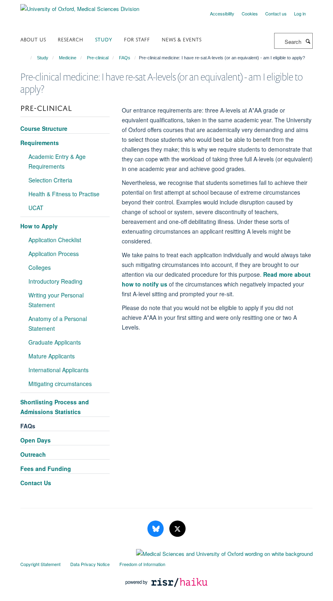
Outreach (33, 454)
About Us (33, 39)
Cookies (250, 13)
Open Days (35, 440)
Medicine (67, 57)
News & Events (181, 39)
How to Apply (39, 226)
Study (103, 39)
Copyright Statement (40, 564)
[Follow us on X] (177, 529)
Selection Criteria (50, 180)
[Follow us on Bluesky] (156, 529)
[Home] (27, 57)
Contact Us (35, 483)
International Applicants (58, 370)
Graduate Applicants (54, 342)
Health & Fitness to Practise (63, 194)
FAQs (124, 57)
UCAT (35, 208)
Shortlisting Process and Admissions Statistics (54, 407)
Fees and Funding (45, 468)
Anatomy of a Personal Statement (57, 323)
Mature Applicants (51, 356)
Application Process (53, 254)
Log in (300, 13)
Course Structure (43, 128)
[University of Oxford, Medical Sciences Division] (79, 6)
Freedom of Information (142, 564)
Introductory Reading (55, 281)
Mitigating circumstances (60, 384)
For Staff (137, 39)
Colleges (39, 267)
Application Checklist (54, 240)
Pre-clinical (97, 57)
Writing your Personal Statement (56, 300)
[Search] (307, 41)
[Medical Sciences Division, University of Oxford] (166, 552)
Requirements (39, 143)
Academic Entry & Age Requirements (57, 161)
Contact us (276, 13)
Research (70, 39)
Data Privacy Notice (90, 564)
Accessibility (222, 13)
